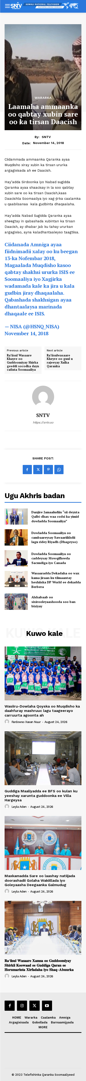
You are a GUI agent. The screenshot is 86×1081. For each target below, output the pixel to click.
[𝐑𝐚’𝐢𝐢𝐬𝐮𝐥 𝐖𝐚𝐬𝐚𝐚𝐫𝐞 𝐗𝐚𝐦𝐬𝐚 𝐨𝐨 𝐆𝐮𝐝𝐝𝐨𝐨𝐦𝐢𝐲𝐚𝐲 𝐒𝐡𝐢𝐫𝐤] (43, 928)
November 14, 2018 (26, 333)
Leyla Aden (19, 806)
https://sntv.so (43, 422)
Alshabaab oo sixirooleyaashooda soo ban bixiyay (53, 601)
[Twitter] (37, 469)
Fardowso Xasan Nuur (26, 722)
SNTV (46, 137)
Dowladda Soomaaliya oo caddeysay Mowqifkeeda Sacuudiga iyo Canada (51, 558)
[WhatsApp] (59, 469)
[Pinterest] (48, 469)
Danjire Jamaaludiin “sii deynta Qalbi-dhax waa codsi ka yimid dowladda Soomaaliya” (55, 516)
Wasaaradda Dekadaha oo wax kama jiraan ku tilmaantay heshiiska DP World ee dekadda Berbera (56, 580)
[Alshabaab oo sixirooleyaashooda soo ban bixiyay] (16, 601)
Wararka (43, 97)
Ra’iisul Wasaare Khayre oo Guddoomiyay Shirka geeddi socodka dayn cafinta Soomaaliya (23, 363)
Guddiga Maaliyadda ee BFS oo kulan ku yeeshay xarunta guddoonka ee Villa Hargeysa (41, 795)
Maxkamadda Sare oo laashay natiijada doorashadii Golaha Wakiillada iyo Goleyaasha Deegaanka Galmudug (40, 880)
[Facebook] (27, 469)
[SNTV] (43, 397)
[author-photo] (8, 721)
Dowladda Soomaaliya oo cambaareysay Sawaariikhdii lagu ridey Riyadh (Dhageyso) (54, 537)
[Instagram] (22, 1006)
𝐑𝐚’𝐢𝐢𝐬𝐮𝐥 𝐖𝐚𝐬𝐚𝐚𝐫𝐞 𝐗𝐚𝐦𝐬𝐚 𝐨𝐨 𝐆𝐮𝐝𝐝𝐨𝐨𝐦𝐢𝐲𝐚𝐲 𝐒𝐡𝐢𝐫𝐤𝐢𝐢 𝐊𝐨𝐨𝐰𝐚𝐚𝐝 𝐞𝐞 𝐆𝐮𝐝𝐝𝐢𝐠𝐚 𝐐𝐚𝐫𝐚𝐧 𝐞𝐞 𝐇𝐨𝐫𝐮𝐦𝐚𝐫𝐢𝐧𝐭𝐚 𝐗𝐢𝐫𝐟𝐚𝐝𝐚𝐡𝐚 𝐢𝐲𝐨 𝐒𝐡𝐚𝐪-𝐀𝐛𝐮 (39, 965)
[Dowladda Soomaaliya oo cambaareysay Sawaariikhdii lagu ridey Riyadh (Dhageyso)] (16, 537)
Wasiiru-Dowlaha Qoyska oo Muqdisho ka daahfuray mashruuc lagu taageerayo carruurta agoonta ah (42, 710)
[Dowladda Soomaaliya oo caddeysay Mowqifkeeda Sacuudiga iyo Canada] (16, 558)
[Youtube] (47, 1006)
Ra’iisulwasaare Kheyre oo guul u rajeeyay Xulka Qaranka (60, 361)
